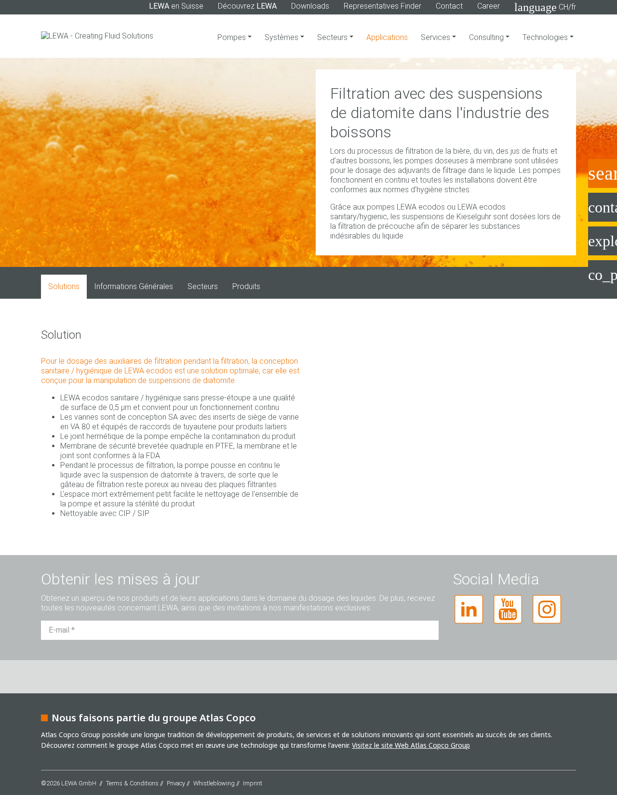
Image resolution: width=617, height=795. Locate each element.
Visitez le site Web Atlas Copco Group (411, 745)
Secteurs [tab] (203, 286)
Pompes (232, 37)
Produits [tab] (246, 286)
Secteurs (333, 37)
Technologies (546, 37)
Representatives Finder (382, 6)
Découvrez (247, 6)
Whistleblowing (214, 783)
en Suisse (176, 6)
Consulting (487, 37)
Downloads (310, 6)
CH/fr (545, 7)
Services (436, 37)
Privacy (176, 783)
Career (488, 6)
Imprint (252, 783)
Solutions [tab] (64, 286)
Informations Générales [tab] (133, 286)
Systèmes (282, 37)
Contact (449, 6)
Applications (387, 37)
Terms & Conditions (132, 783)
